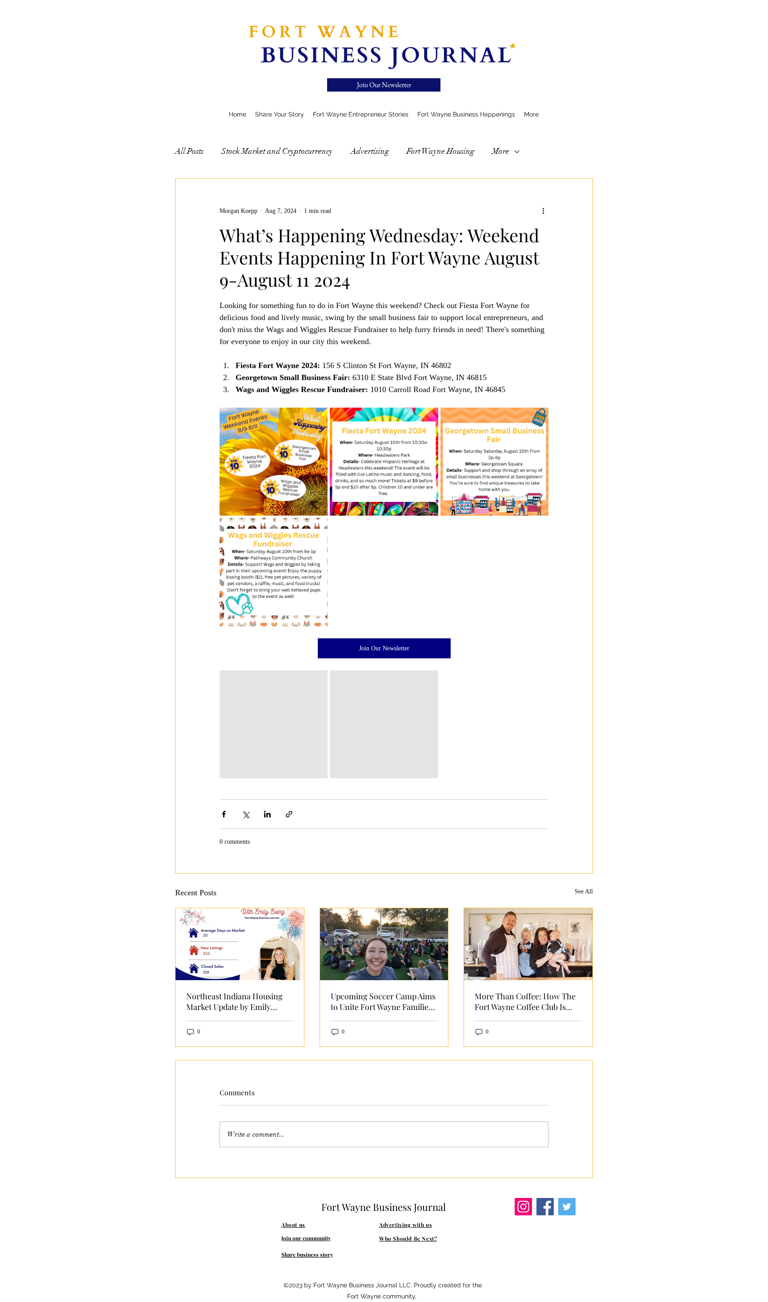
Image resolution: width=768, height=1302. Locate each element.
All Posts (189, 151)
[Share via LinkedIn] (267, 814)
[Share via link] (289, 814)
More (500, 151)
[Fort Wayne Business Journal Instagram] (523, 1206)
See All (584, 891)
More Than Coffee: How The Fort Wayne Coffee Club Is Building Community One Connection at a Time (525, 1001)
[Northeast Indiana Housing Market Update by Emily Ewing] (240, 944)
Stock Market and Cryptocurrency (277, 151)
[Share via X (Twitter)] (245, 814)
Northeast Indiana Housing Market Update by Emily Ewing (234, 1001)
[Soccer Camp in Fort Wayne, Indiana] (384, 944)
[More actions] (543, 210)
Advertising (370, 151)
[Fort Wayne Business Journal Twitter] (567, 1206)
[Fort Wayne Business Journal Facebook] (545, 1206)
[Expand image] (274, 462)
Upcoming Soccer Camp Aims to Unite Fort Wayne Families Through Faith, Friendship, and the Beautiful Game (383, 1001)
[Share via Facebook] (224, 814)
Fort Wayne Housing (440, 151)
